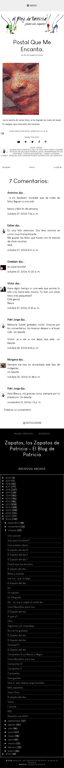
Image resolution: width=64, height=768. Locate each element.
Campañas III (15, 663)
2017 (8, 486)
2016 (8, 489)
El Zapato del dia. (17, 611)
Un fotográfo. (15, 597)
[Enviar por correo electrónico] (18, 142)
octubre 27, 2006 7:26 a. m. (23, 213)
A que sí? (13, 616)
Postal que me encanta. (20, 564)
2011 (8, 504)
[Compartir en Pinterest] (46, 142)
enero (11, 751)
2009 (9, 510)
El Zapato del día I (17, 559)
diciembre (14, 522)
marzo (12, 743)
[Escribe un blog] (25, 142)
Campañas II (15, 668)
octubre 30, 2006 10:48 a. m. (24, 376)
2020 (9, 477)
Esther (10, 225)
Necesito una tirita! (18, 716)
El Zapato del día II (18, 554)
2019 (8, 480)
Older (57, 167)
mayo (11, 735)
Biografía (44, 434)
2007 (9, 516)
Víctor (10, 283)
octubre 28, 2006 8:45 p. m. (23, 347)
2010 (8, 507)
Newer (7, 167)
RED (10, 711)
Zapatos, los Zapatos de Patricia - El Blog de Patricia (32, 448)
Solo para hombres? (19, 540)
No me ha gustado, (18, 630)
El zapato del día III (18, 550)
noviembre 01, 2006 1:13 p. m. (24, 402)
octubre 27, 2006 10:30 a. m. (23, 271)
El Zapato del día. (17, 583)
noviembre (14, 526)
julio (10, 728)
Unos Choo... (14, 692)
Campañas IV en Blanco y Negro (25, 654)
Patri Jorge (13, 319)
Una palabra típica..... (19, 545)
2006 (9, 519)
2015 (8, 492)
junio (11, 732)
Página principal (23, 434)
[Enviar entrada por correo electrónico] (32, 133)
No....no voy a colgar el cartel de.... (26, 602)
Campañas (14, 673)
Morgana (12, 359)
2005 (9, 753)
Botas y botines (16, 573)
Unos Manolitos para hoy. (21, 606)
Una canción (14, 535)
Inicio (32, 167)
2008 (9, 513)
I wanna (12, 706)
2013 (8, 498)
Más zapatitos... (16, 687)
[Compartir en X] (32, 142)
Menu (33, 5)
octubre (12, 530)
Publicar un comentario (17, 409)
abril (11, 739)
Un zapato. (14, 592)
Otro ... (11, 621)
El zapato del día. (17, 568)
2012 (8, 501)
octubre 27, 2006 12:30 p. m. (23, 308)
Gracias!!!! (13, 644)
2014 (8, 495)
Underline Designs (36, 765)
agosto (12, 724)
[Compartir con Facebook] (39, 142)
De (9, 587)
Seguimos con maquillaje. (21, 625)
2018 (8, 483)
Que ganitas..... (16, 678)
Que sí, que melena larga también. (26, 682)
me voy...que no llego (19, 578)
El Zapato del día (17, 635)
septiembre (14, 720)
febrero (12, 747)
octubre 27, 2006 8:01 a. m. (23, 250)
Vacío (11, 701)
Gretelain (12, 261)
